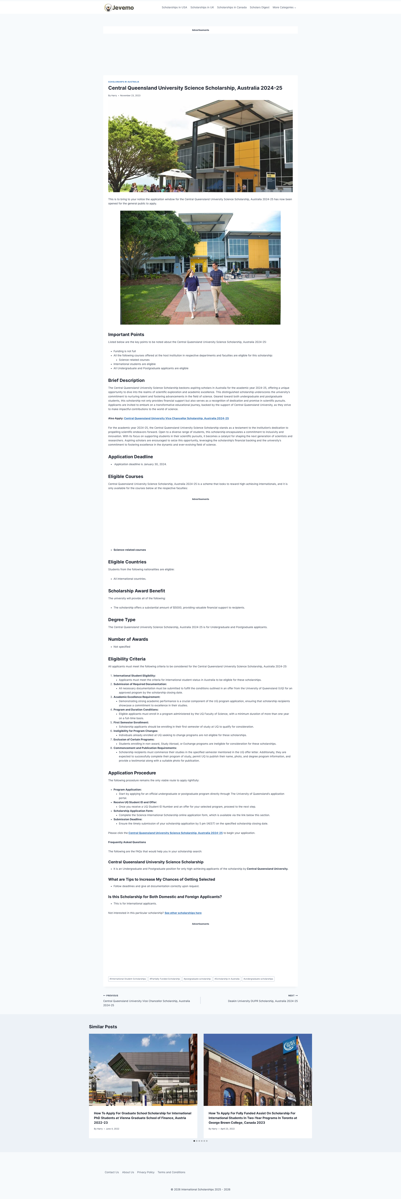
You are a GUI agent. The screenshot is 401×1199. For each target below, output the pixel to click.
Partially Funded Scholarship (165, 979)
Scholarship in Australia (227, 979)
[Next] (307, 1086)
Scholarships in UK (202, 7)
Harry (114, 95)
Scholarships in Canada (232, 7)
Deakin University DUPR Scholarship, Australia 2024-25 (263, 998)
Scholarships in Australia (123, 82)
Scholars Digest (259, 7)
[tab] (194, 1141)
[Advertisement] (200, 53)
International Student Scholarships (128, 979)
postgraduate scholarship (197, 979)
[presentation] (143, 1070)
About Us (128, 1172)
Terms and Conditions (171, 1172)
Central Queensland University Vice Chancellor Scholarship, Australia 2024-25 (176, 418)
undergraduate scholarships (258, 979)
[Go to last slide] (93, 1086)
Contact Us (112, 1172)
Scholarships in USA (174, 7)
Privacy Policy (145, 1172)
